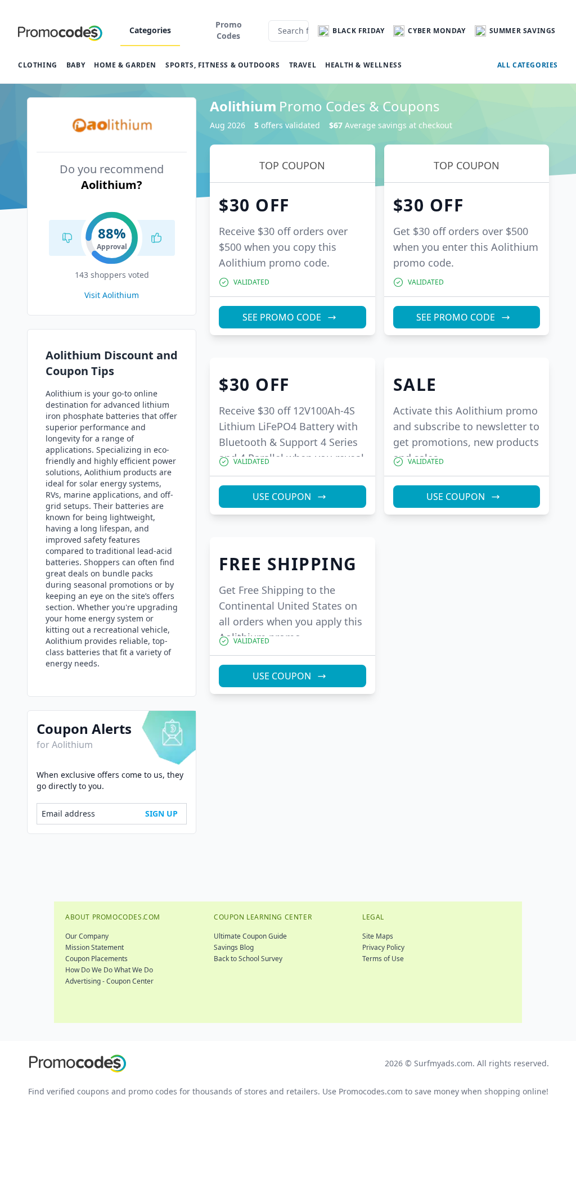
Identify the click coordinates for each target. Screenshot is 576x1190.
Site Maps (377, 936)
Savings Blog (234, 947)
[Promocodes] (60, 31)
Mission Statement (94, 947)
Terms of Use (383, 958)
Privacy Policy (383, 947)
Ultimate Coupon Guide (250, 936)
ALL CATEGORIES (527, 65)
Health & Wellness (363, 65)
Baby (75, 65)
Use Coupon (282, 496)
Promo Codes (228, 30)
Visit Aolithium (111, 295)
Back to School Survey (248, 958)
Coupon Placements (96, 958)
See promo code (281, 317)
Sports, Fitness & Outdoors (222, 65)
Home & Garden (125, 65)
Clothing (37, 65)
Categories (150, 30)
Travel (303, 65)
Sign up (161, 813)
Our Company (87, 936)
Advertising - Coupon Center (109, 981)
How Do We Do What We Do (109, 970)
